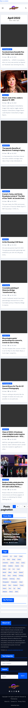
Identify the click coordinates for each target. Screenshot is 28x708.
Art (11, 556)
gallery (4, 569)
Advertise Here (15, 705)
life (9, 569)
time (10, 588)
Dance (17, 562)
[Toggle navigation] (2, 8)
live (13, 569)
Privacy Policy (22, 701)
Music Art (5, 95)
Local (18, 569)
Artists (20, 556)
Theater (21, 585)
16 (24, 506)
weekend (5, 591)
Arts (4, 559)
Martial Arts (6, 145)
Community (5, 562)
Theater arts (6, 191)
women (11, 591)
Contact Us (14, 701)
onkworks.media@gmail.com (15, 650)
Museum (21, 572)
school (20, 582)
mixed (15, 572)
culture (12, 562)
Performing (12, 578)
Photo (18, 578)
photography (14, 582)
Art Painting (6, 285)
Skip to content (4, 1)
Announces (5, 556)
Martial (4, 572)
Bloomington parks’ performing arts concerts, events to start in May (12, 340)
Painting (14, 575)
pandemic (5, 578)
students (15, 585)
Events (23, 562)
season (4, 585)
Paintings (21, 575)
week (19, 588)
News (9, 575)
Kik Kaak (4, 57)
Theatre (4, 588)
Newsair (22, 696)
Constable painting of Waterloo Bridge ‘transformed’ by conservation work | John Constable (12, 292)
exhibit (4, 566)
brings (13, 559)
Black (8, 559)
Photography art (7, 49)
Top (14, 588)
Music (4, 575)
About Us (6, 701)
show (10, 585)
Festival (17, 566)
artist (15, 556)
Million (10, 572)
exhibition (10, 566)
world (16, 591)
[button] (24, 532)
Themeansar (14, 699)
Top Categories (5, 660)
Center (19, 559)
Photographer (6, 582)
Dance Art (5, 429)
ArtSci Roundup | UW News (12, 242)
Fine (22, 566)
